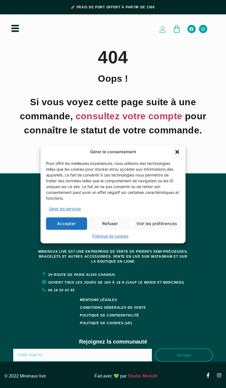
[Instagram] (203, 29)
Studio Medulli (142, 376)
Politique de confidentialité (109, 315)
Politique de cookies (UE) (106, 323)
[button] (177, 152)
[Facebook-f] (208, 375)
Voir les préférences (156, 223)
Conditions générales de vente (113, 308)
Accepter (66, 223)
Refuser (110, 223)
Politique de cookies (110, 236)
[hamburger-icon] (15, 29)
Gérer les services (65, 208)
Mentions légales (98, 300)
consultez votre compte (129, 116)
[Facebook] (191, 29)
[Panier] (176, 29)
